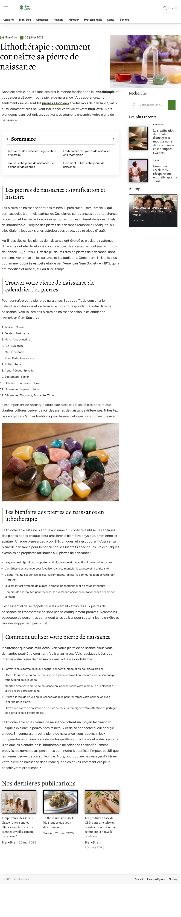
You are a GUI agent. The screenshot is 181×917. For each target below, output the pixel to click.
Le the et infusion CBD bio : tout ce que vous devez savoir (58, 822)
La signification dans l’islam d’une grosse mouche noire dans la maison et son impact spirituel (164, 141)
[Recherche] (165, 8)
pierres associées (55, 103)
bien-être (95, 109)
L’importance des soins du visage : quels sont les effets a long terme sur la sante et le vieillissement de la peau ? (19, 827)
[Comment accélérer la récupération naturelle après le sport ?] (138, 170)
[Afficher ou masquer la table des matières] (75, 139)
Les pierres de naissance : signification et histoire (32, 153)
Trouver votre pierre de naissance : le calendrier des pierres (31, 165)
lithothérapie (105, 92)
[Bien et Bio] (25, 8)
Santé (47, 833)
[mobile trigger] (7, 8)
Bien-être (8, 842)
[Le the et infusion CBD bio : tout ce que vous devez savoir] (60, 802)
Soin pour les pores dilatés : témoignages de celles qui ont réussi (153, 211)
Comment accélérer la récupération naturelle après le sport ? (165, 173)
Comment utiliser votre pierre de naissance (83, 165)
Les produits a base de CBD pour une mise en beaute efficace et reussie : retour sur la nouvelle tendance (102, 827)
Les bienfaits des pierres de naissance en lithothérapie (86, 153)
